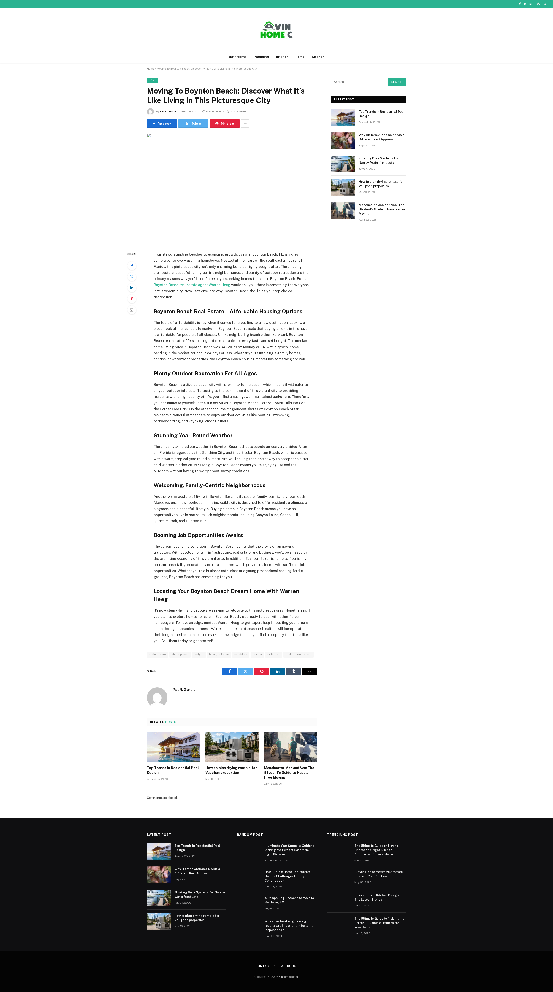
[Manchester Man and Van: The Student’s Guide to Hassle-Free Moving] (290, 747)
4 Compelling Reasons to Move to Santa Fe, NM (289, 900)
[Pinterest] (131, 298)
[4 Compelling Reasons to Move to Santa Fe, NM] (249, 903)
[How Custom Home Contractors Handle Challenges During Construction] (249, 877)
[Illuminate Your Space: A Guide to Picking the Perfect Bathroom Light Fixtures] (249, 851)
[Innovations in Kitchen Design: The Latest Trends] (339, 901)
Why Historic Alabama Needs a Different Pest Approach (381, 137)
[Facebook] (131, 265)
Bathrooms (237, 57)
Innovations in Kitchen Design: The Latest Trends (377, 897)
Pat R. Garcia (168, 111)
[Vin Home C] (276, 29)
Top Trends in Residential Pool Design (173, 770)
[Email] (131, 309)
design (257, 654)
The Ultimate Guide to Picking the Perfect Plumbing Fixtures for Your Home (379, 923)
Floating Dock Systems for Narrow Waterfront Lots (378, 160)
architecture (157, 654)
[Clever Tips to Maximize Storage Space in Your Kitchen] (339, 877)
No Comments (215, 111)
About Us (289, 966)
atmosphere (180, 654)
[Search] (545, 4)
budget (199, 654)
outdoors (273, 654)
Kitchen (318, 57)
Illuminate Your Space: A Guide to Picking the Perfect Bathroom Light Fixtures (289, 850)
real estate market (298, 654)
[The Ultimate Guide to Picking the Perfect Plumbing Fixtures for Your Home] (339, 924)
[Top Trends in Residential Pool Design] (173, 747)
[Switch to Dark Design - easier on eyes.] (538, 3)
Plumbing (261, 57)
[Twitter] (131, 276)
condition (240, 654)
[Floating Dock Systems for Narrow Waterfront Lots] (343, 164)
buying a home (219, 654)
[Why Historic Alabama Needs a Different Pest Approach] (343, 140)
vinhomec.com (288, 976)
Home (300, 57)
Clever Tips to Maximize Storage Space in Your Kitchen (378, 874)
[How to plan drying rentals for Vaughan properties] (231, 747)
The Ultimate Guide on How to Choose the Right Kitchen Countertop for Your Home (376, 850)
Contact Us (266, 966)
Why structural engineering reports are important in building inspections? (289, 926)
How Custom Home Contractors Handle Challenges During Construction (288, 876)
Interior (282, 57)
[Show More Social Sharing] (245, 123)
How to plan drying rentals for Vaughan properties (231, 770)
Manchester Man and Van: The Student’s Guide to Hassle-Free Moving (289, 772)
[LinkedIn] (131, 287)
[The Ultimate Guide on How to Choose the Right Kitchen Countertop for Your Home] (339, 851)
